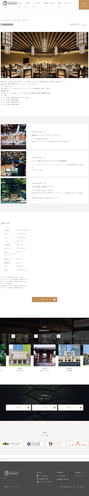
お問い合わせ (44, 299)
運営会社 (6, 486)
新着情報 (60, 5)
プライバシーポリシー (16, 486)
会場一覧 (20, 5)
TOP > (5, 459)
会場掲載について (70, 407)
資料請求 (18, 407)
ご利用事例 (27, 5)
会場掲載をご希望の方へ (49, 5)
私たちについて (68, 5)
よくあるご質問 (36, 5)
